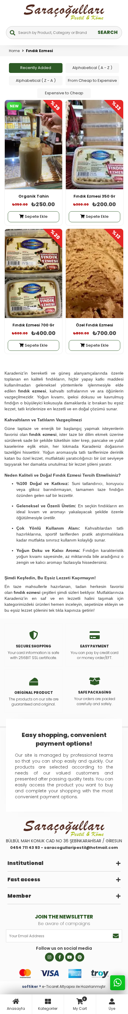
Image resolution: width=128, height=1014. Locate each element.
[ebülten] (116, 936)
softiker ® (31, 986)
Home (14, 50)
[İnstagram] (49, 957)
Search (108, 32)
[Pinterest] (79, 957)
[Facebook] (59, 957)
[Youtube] (69, 957)
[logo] (64, 828)
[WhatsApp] (117, 984)
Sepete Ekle (36, 216)
